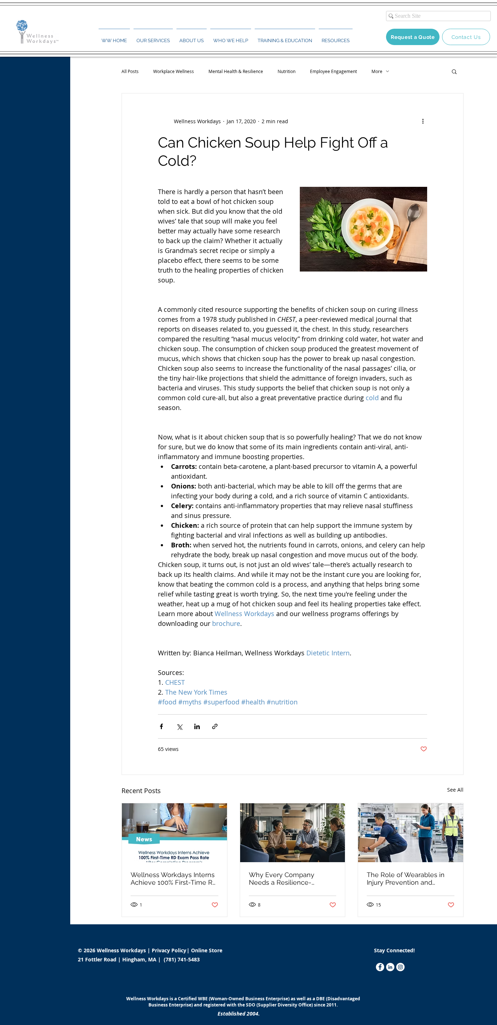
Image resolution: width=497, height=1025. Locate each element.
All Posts (130, 71)
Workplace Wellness (173, 71)
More (376, 71)
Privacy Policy (170, 950)
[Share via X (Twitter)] (179, 726)
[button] (153, 37)
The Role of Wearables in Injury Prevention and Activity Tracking (406, 878)
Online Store (206, 950)
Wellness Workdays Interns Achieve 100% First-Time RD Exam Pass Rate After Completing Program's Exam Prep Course (174, 878)
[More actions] (422, 121)
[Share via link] (214, 726)
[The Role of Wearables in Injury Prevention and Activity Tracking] (410, 832)
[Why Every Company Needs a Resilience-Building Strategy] (292, 832)
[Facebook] (380, 967)
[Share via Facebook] (161, 726)
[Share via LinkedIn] (197, 726)
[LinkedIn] (390, 967)
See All (455, 789)
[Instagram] (400, 967)
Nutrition (286, 71)
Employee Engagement (333, 71)
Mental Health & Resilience (235, 71)
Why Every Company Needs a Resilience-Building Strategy (281, 878)
